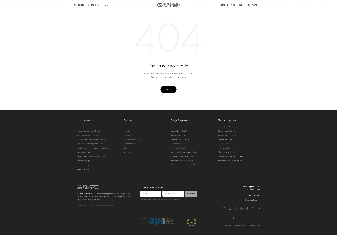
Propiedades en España (179, 131)
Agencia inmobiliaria (178, 127)
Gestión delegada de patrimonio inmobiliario (92, 139)
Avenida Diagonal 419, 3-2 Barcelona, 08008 (251, 187)
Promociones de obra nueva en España (184, 152)
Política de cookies (240, 225)
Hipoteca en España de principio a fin (90, 144)
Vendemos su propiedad (85, 160)
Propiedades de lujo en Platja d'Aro (230, 160)
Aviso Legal (227, 225)
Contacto (252, 5)
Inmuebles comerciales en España (88, 131)
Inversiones (93, 5)
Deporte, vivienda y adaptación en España (91, 156)
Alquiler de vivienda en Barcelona (88, 135)
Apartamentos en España (179, 135)
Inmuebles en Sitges (224, 148)
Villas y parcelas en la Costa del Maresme (185, 165)
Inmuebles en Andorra (178, 148)
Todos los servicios (83, 169)
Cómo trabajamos (130, 144)
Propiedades (78, 5)
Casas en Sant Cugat (225, 139)
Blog (241, 5)
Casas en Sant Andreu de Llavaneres (230, 156)
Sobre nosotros (227, 5)
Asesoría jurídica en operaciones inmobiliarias (93, 148)
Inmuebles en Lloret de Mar (227, 165)
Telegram (127, 152)
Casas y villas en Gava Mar (227, 131)
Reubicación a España (84, 152)
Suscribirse (191, 193)
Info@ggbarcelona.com (251, 200)
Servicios (127, 131)
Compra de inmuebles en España (88, 127)
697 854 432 (252, 195)
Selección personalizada (132, 139)
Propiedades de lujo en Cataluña (182, 160)
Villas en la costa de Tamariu (227, 152)
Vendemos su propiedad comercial (89, 165)
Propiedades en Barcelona (227, 127)
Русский (257, 218)
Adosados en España (178, 144)
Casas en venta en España (180, 139)
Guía (105, 5)
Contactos (127, 156)
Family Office (128, 135)
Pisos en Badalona (224, 144)
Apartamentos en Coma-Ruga (228, 135)
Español (240, 218)
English (249, 218)
